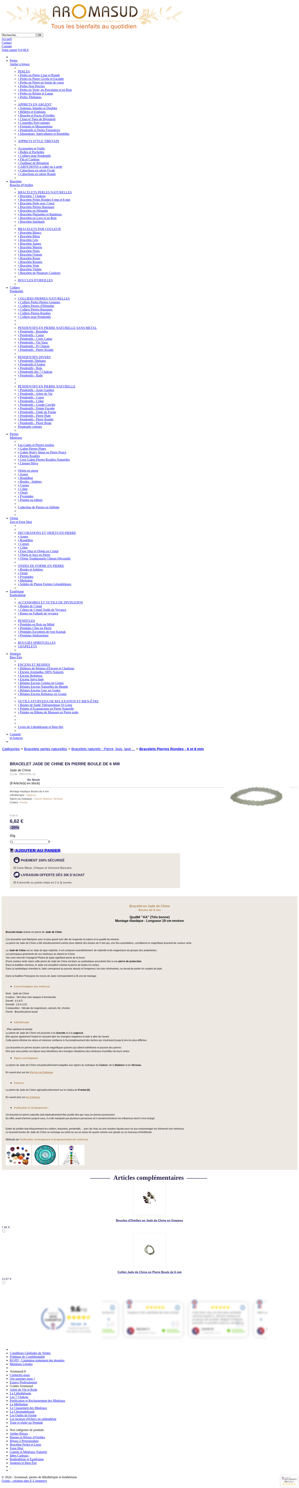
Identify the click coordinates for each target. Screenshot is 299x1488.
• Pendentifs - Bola (30, 368)
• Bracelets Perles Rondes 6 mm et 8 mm (44, 199)
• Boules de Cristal (30, 606)
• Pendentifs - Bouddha (33, 331)
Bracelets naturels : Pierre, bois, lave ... (103, 749)
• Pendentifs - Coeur (31, 335)
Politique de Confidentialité (27, 1356)
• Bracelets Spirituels (31, 221)
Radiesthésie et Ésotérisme (27, 1459)
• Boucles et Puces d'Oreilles (36, 115)
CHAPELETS (27, 646)
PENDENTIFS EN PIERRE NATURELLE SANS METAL (57, 328)
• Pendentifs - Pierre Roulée (35, 350)
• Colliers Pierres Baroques (35, 309)
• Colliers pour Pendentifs (34, 155)
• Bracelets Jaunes (29, 243)
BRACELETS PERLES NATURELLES (45, 192)
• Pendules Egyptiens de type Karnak (42, 631)
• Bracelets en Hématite (33, 210)
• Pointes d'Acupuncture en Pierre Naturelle (46, 708)
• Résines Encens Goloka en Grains (41, 683)
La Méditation (19, 1404)
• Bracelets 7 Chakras (32, 196)
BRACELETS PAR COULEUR (39, 229)
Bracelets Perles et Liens (25, 1444)
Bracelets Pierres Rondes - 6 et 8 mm (171, 749)
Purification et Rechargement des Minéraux (37, 1400)
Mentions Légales (21, 1364)
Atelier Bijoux (19, 1433)
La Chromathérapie (22, 1411)
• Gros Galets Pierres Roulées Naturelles (44, 459)
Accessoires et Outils (31, 148)
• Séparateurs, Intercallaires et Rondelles (43, 133)
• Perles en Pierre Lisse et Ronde (39, 75)
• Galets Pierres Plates (32, 448)
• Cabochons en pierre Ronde (37, 174)
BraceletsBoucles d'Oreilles (21, 183)
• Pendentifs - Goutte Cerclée (36, 404)
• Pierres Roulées (29, 456)
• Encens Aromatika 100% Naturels (40, 672)
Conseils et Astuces (16, 736)
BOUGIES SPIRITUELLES (37, 642)
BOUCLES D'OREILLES (35, 280)
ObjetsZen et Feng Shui (21, 520)
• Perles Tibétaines (29, 97)
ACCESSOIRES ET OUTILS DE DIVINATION (50, 602)
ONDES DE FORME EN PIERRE (41, 566)
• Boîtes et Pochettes (31, 152)
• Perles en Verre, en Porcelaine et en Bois (45, 90)
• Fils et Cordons (28, 159)
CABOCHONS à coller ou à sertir (40, 166)
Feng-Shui (16, 1448)
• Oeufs (23, 492)
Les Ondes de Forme (23, 1415)
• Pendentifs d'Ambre (31, 364)
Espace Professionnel (23, 1382)
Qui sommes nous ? (22, 1378)
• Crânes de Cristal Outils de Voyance (42, 609)
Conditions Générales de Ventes (30, 1353)
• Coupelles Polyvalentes (34, 122)
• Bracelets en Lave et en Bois (37, 218)
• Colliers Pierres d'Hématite (36, 306)
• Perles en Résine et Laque (35, 93)
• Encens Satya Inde (31, 679)
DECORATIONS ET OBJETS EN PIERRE (47, 533)
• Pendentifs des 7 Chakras (35, 371)
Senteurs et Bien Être (23, 1463)
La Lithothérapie (20, 1393)
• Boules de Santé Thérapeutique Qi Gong (45, 705)
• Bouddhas (25, 478)
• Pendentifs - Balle (30, 375)
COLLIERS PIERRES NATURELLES (44, 298)
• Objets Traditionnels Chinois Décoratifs (44, 558)
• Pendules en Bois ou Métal (36, 624)
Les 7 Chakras (19, 1397)
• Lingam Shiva (28, 463)
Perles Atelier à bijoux (20, 62)
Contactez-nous (20, 1375)
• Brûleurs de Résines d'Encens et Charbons (46, 668)
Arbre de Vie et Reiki (23, 1389)
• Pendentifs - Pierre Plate (34, 415)
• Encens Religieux (30, 675)
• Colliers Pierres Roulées (34, 313)
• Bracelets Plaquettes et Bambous (40, 214)
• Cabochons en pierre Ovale (36, 170)
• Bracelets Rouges (30, 262)
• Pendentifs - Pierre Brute (34, 423)
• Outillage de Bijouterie (33, 163)
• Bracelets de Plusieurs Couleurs (39, 273)
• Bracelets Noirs (29, 251)
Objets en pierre (28, 470)
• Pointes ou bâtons (30, 500)
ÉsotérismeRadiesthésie (18, 593)
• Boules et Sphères (30, 569)
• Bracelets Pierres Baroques (36, 207)
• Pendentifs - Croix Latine (35, 339)
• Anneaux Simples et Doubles (37, 108)
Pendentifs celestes (30, 426)
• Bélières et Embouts (32, 112)
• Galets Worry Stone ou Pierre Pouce (42, 452)
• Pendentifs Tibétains (32, 360)
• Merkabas (25, 580)
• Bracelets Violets (29, 269)
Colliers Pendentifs (16, 289)
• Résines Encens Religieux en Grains (42, 694)
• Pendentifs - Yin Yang (33, 342)
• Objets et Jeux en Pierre (34, 555)
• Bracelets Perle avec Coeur (36, 203)
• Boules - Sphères (30, 481)
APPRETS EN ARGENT (35, 104)
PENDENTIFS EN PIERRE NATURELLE (46, 386)
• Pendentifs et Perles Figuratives (39, 130)
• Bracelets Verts (28, 265)
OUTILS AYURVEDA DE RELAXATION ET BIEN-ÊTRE (58, 701)
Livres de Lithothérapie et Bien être (40, 727)
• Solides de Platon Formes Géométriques (44, 584)
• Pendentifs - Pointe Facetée (36, 408)
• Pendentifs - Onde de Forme (37, 412)
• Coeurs (23, 485)
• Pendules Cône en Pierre (34, 628)
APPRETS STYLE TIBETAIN (38, 141)
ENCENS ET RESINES (34, 664)
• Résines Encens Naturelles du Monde (43, 686)
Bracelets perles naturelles (45, 749)
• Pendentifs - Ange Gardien (36, 390)
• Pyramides (25, 496)
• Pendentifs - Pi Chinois (33, 346)
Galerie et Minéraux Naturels (28, 1452)
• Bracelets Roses (29, 258)
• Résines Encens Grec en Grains (39, 690)
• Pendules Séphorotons (33, 635)
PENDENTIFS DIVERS (34, 357)
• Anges (23, 474)
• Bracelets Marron (30, 247)
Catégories (11, 749)
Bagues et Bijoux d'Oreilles (27, 1437)
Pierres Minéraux (16, 435)
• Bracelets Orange (30, 254)
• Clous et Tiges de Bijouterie (37, 119)
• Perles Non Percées (31, 86)
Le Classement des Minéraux (28, 1408)
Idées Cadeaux (19, 1455)
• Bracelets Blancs (29, 232)
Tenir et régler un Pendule (26, 1422)
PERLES (24, 71)
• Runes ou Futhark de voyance (38, 613)
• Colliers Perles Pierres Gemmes (39, 302)
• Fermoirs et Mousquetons (35, 126)
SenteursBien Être (16, 655)
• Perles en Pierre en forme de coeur (41, 82)
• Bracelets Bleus (29, 236)
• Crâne (23, 489)
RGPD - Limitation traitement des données (37, 1360)
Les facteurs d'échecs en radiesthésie (33, 1419)
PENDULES (26, 620)
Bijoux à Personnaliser (24, 1441)
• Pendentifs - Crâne (31, 401)
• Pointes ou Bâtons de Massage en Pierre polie (48, 712)
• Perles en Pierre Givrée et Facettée (41, 79)
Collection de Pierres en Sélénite (38, 507)
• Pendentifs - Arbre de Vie (35, 393)
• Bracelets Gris (28, 240)
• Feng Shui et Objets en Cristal (38, 551)
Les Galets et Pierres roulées (36, 445)
